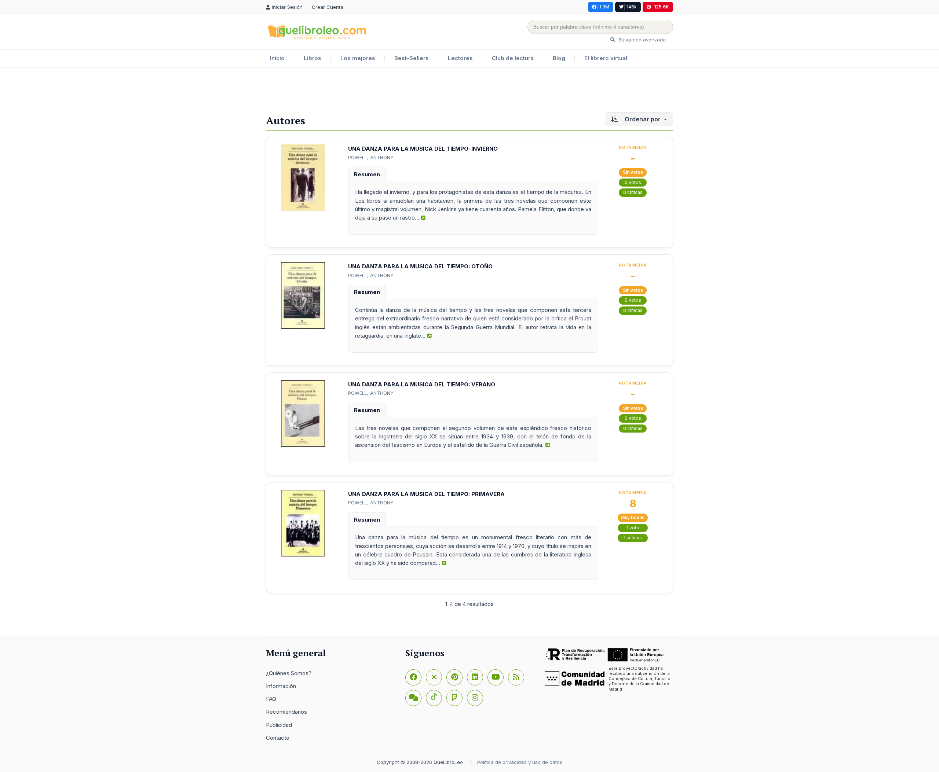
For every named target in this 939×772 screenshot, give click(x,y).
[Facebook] (413, 677)
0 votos (633, 182)
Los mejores (357, 58)
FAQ (271, 698)
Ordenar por (642, 119)
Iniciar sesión (288, 7)
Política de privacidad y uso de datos (519, 762)
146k (631, 7)
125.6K (661, 7)
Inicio (277, 58)
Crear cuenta (327, 7)
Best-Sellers (411, 58)
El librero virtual (605, 58)
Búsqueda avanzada (641, 40)
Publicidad (279, 724)
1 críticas (633, 537)
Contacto (277, 737)
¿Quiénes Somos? (288, 673)
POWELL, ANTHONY (371, 157)
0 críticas (633, 192)
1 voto (632, 527)
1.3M (604, 7)
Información (281, 686)
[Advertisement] (469, 91)
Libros (312, 58)
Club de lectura (513, 58)
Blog (559, 58)
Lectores (460, 58)
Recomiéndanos (286, 711)
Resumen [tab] (367, 174)
